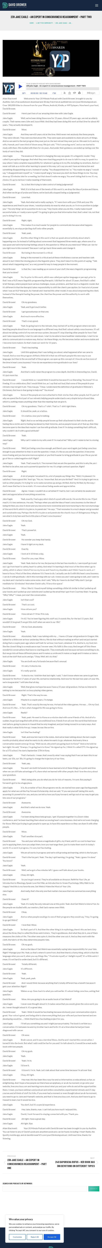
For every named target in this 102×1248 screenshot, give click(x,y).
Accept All (52, 1237)
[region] (34, 1229)
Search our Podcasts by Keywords (17, 1183)
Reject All (35, 1237)
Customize (17, 1237)
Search (93, 1189)
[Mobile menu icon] (96, 5)
